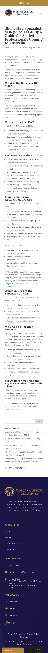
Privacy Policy (33, 634)
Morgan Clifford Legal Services (19, 56)
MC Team (11, 47)
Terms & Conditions (16, 634)
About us (10, 537)
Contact (8, 403)
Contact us (11, 549)
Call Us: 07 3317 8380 (12, 650)
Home (8, 531)
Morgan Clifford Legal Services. (26, 641)
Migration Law (34, 47)
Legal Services (13, 543)
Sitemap (24, 637)
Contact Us (24, 3)
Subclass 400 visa (15, 89)
